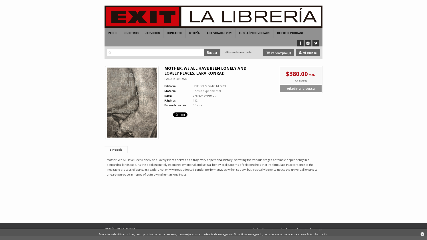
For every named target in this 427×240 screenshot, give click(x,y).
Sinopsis (116, 150)
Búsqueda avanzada (239, 52)
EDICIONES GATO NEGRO (209, 86)
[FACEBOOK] (300, 43)
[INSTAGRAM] (308, 43)
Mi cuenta (309, 53)
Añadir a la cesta (301, 88)
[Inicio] (213, 17)
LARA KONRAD (175, 78)
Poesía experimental (207, 91)
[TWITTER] (315, 43)
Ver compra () (280, 53)
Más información (317, 234)
